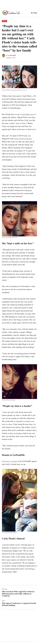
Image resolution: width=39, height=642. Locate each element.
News (4, 21)
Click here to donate (9, 461)
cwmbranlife (12, 55)
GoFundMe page (27, 114)
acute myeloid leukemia (23, 138)
